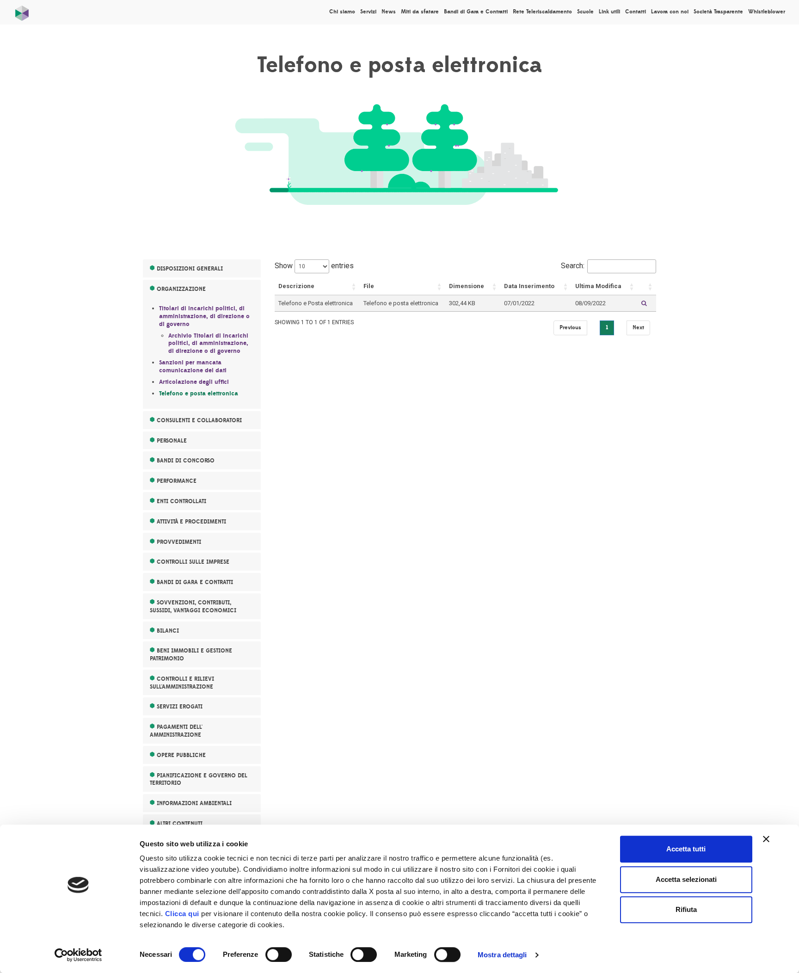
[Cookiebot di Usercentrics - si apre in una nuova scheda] (78, 955)
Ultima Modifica (598, 286)
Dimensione (466, 286)
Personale (172, 440)
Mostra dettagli (502, 955)
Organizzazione (181, 289)
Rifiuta (686, 909)
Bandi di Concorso (186, 460)
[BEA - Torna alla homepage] (22, 11)
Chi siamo (342, 11)
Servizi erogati (180, 706)
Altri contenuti (180, 823)
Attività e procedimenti (191, 521)
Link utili (609, 11)
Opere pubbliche (181, 755)
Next (638, 327)
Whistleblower (766, 11)
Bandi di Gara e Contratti (476, 11)
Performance (177, 481)
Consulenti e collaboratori (199, 420)
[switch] (278, 954)
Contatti (635, 11)
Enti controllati (181, 501)
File (368, 286)
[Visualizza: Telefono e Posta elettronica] (644, 303)
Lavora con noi (669, 11)
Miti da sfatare (420, 11)
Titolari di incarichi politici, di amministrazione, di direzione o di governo (204, 316)
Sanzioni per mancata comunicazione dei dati (193, 366)
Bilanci (168, 630)
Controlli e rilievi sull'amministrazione (182, 682)
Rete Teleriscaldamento (542, 11)
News (388, 11)
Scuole (585, 11)
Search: (572, 265)
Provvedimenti (179, 542)
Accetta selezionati (686, 879)
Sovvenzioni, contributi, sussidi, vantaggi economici (193, 606)
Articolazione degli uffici (194, 382)
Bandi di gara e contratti (195, 582)
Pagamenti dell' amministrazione (176, 731)
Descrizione (296, 286)
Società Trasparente (718, 11)
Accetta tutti (686, 849)
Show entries (314, 265)
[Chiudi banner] (766, 839)
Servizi (368, 11)
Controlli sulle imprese (193, 562)
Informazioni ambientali (194, 803)
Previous (570, 327)
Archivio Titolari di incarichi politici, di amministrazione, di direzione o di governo (208, 343)
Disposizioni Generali (190, 268)
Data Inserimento (529, 286)
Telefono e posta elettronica (198, 393)
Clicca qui (182, 914)
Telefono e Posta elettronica (315, 303)
